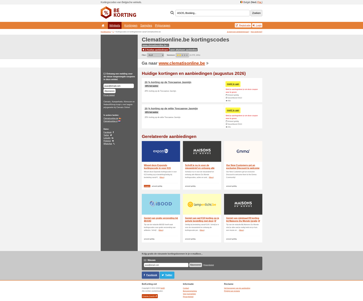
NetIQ (162, 288)
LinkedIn (107, 138)
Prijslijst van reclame (232, 291)
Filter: (144, 55)
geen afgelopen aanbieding (183, 49)
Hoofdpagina (106, 32)
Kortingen (130, 25)
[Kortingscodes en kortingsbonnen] (118, 18)
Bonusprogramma (190, 291)
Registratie (244, 25)
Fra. (259, 2)
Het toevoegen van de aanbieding (237, 288)
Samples (146, 25)
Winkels (114, 25)
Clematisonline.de (111, 118)
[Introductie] (102, 25)
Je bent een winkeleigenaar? (238, 32)
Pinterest (107, 141)
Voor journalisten (189, 294)
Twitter (106, 135)
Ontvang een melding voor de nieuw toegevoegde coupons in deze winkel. (119, 76)
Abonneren (110, 91)
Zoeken (256, 13)
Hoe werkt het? (256, 32)
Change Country (148, 296)
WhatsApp (108, 144)
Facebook (108, 132)
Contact (186, 288)
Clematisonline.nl (111, 121)
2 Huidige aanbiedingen (156, 49)
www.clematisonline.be (154, 45)
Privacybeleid (109, 95)
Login (258, 25)
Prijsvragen (162, 25)
